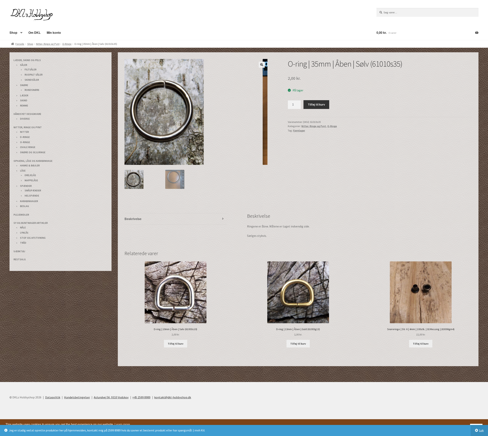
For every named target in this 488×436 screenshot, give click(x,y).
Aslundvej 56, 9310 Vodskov (111, 397)
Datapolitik (52, 397)
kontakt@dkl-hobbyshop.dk (172, 397)
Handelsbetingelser (77, 397)
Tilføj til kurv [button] (175, 343)
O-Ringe (66, 43)
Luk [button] (481, 430)
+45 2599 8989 (141, 397)
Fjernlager (299, 130)
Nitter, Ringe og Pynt (47, 43)
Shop (13, 32)
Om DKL (33, 32)
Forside (19, 43)
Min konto (51, 32)
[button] (262, 64)
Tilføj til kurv (316, 104)
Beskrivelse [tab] (132, 218)
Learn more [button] (122, 424)
